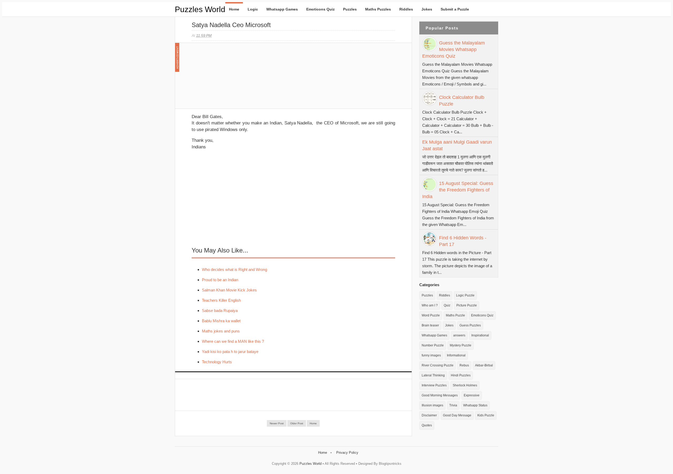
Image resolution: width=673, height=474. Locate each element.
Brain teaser (430, 325)
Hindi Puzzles (461, 375)
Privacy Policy (347, 453)
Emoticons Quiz (320, 9)
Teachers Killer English (221, 300)
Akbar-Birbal (484, 365)
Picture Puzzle (466, 305)
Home (234, 9)
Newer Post (277, 423)
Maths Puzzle (455, 315)
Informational (456, 355)
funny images (431, 355)
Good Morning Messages (440, 395)
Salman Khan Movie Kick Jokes (229, 290)
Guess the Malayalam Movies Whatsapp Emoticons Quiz (453, 49)
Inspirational (480, 335)
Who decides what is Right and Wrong (234, 269)
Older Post (296, 423)
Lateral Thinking (433, 375)
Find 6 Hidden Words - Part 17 (462, 241)
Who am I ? (430, 305)
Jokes (426, 9)
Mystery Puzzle (460, 345)
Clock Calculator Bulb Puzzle (461, 101)
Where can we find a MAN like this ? (233, 341)
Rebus (464, 365)
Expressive (472, 395)
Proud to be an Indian (220, 280)
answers (459, 335)
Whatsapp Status (475, 405)
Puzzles (350, 9)
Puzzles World (200, 9)
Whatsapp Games (282, 9)
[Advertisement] (231, 78)
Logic (253, 9)
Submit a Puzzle (455, 9)
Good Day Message (457, 415)
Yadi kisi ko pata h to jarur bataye (230, 351)
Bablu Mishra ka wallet (221, 321)
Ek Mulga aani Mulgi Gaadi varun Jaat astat (457, 145)
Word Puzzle (431, 315)
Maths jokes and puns (221, 331)
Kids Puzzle (485, 415)
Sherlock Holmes (465, 385)
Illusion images (432, 405)
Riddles (406, 9)
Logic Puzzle (465, 295)
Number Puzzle (433, 345)
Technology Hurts (217, 362)
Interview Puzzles (434, 385)
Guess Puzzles (470, 325)
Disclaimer (429, 415)
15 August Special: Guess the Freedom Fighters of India (457, 190)
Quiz (447, 305)
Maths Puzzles (378, 9)
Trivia (453, 405)
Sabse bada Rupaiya (220, 310)
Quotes (427, 425)
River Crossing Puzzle (437, 365)
